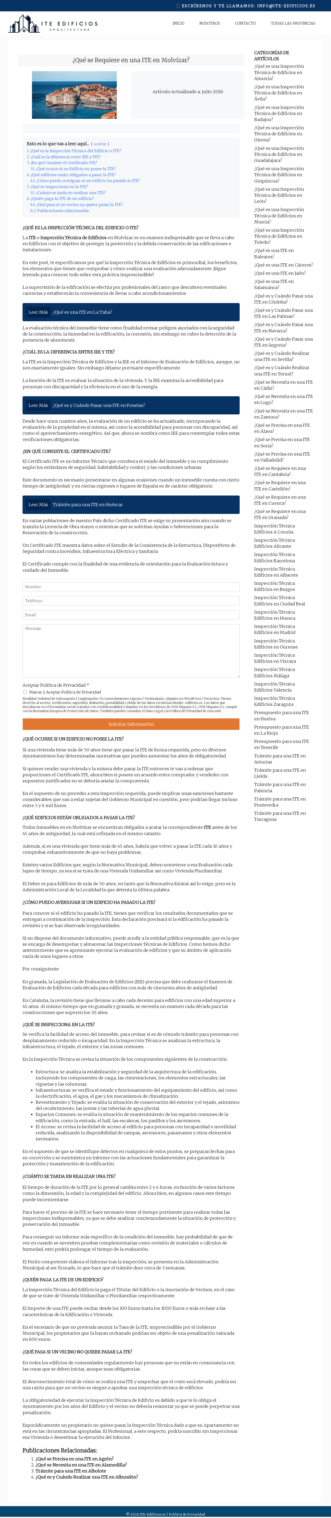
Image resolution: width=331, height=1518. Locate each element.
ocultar (100, 144)
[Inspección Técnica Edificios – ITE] (52, 23)
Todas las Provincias (293, 23)
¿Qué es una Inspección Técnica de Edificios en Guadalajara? (279, 154)
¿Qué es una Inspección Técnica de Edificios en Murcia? (279, 215)
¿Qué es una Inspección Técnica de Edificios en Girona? (279, 134)
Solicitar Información (131, 724)
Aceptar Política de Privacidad (56, 685)
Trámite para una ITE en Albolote (71, 1471)
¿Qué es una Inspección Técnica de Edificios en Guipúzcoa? (279, 174)
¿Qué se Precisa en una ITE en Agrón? (75, 1459)
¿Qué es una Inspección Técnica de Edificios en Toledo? (279, 236)
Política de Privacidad (185, 711)
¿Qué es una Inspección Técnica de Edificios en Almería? (279, 72)
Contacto (245, 23)
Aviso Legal (154, 711)
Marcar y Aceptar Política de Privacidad (65, 692)
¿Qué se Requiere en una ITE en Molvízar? (131, 60)
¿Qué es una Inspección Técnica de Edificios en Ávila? (279, 93)
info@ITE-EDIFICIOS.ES (286, 6)
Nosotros (209, 23)
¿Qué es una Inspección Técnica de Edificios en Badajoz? (279, 113)
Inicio (178, 23)
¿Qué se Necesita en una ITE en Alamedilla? (81, 1465)
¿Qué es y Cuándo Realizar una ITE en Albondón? (87, 1477)
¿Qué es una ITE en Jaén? (280, 273)
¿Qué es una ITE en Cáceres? (283, 265)
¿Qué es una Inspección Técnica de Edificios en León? (279, 195)
